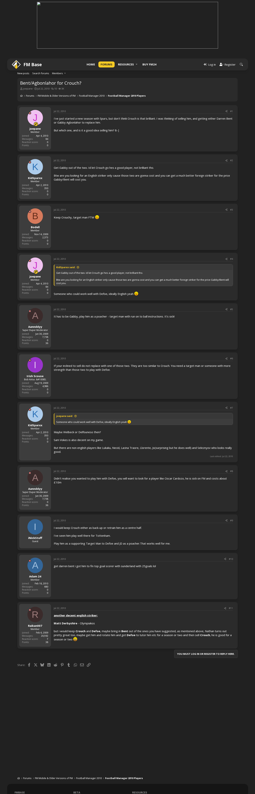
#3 (231, 209)
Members (57, 73)
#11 (231, 608)
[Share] (226, 111)
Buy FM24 (149, 64)
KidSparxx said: (65, 267)
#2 (231, 160)
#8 (231, 471)
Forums (106, 64)
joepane (28, 88)
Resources (126, 64)
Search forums (40, 73)
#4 (231, 258)
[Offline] (30, 113)
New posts (23, 73)
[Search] (241, 64)
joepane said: (64, 416)
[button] (136, 64)
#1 (231, 111)
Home (91, 64)
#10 (231, 559)
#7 (231, 407)
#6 (231, 358)
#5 (231, 309)
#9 (231, 520)
